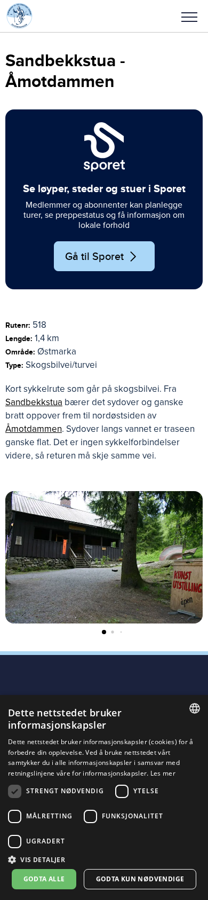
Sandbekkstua (33, 402)
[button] (189, 16)
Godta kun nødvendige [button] (140, 878)
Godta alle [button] (44, 878)
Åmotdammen (33, 429)
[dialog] (104, 797)
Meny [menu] (189, 16)
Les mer (162, 773)
